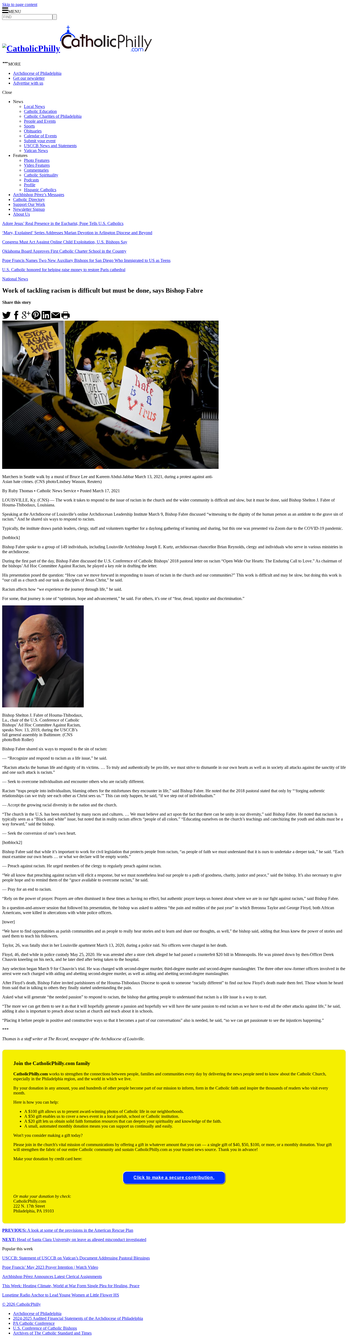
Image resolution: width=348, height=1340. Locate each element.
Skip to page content (19, 4)
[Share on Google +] (26, 318)
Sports (29, 126)
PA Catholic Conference (34, 1323)
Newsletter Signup (29, 209)
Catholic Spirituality (41, 175)
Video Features (37, 165)
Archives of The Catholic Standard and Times (52, 1333)
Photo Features (36, 160)
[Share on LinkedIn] (46, 318)
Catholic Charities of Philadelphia (53, 116)
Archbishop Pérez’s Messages (38, 194)
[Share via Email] (55, 318)
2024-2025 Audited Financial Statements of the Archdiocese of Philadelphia (78, 1318)
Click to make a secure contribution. (173, 1177)
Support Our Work (29, 204)
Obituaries (33, 131)
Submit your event (39, 140)
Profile (29, 184)
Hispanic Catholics (40, 189)
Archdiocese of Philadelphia (37, 73)
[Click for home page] (77, 48)
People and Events (40, 121)
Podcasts (31, 180)
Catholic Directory (29, 199)
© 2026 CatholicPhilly (21, 1304)
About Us (21, 214)
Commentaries (36, 170)
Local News (34, 106)
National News (15, 279)
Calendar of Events (40, 136)
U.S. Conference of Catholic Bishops (45, 1328)
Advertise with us (28, 83)
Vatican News (36, 150)
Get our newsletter (29, 78)
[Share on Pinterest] (36, 318)
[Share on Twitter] (6, 318)
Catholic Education (40, 111)
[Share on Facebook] (16, 318)
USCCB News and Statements (50, 145)
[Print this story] (65, 318)
